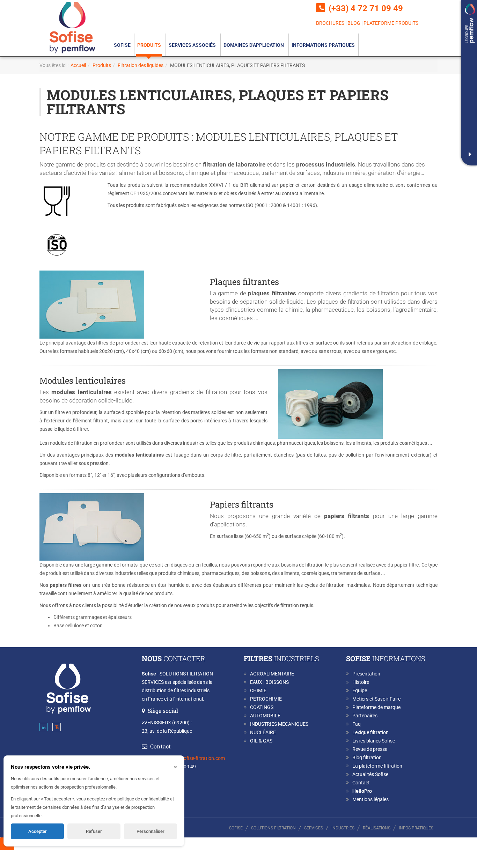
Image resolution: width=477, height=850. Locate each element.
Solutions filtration (273, 828)
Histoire (360, 682)
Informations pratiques (323, 45)
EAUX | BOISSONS (269, 682)
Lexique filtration (370, 732)
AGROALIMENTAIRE (272, 674)
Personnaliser (150, 831)
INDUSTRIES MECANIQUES (279, 724)
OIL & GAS (261, 741)
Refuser (94, 831)
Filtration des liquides (140, 65)
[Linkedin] (43, 728)
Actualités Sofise (370, 774)
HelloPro (362, 791)
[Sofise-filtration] (73, 27)
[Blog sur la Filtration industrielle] (56, 728)
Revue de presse (369, 749)
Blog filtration (367, 757)
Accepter (37, 831)
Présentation (366, 674)
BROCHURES (330, 23)
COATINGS (261, 707)
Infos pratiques (416, 828)
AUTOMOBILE (265, 715)
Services (313, 828)
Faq (356, 724)
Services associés (193, 45)
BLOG (353, 23)
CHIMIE (258, 690)
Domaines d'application (254, 45)
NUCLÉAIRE (263, 732)
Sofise (122, 45)
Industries (342, 828)
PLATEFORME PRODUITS (391, 23)
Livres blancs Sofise (373, 741)
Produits (149, 45)
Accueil (78, 65)
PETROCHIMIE (266, 699)
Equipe (359, 690)
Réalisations (376, 828)
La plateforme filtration (377, 766)
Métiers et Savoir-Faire (376, 699)
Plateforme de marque (376, 707)
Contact (361, 782)
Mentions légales (370, 799)
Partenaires (364, 715)
